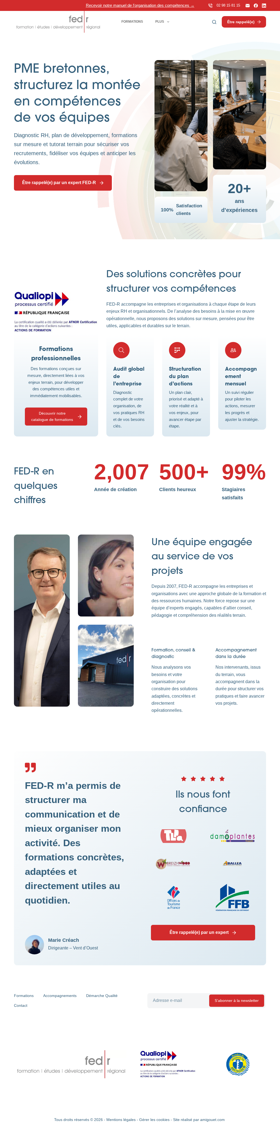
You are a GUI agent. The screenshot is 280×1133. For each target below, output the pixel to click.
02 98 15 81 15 (228, 5)
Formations (132, 21)
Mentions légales (121, 1119)
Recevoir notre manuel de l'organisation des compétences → (140, 5)
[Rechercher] (214, 22)
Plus (159, 21)
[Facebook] (256, 6)
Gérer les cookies (154, 1119)
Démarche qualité (102, 995)
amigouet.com (212, 1119)
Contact (20, 1005)
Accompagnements (60, 995)
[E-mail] (248, 6)
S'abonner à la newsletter (237, 1000)
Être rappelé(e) (241, 22)
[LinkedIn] (264, 6)
